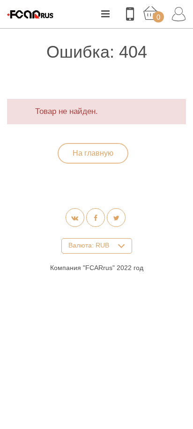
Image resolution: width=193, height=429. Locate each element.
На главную (93, 153)
